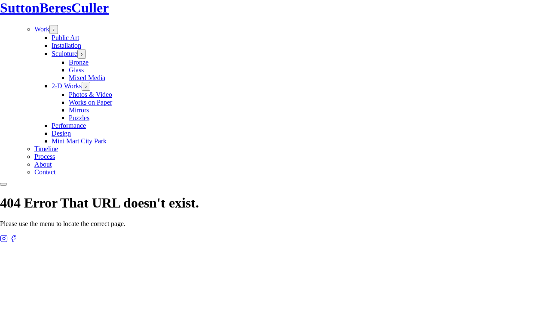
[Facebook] (13, 240)
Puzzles (79, 117)
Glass (76, 70)
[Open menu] (3, 184)
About (43, 164)
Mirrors (79, 110)
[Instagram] (4, 240)
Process (44, 156)
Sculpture (64, 53)
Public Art (65, 37)
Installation (66, 45)
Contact (44, 172)
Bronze (79, 62)
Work (41, 29)
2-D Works (67, 86)
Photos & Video (90, 94)
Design (61, 133)
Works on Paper (90, 102)
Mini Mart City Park (79, 141)
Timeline (46, 148)
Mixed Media (87, 77)
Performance (69, 125)
